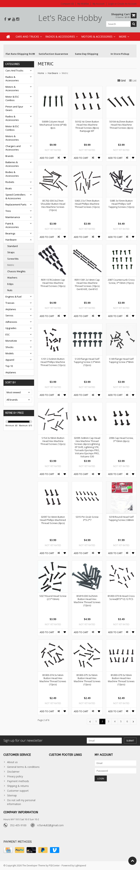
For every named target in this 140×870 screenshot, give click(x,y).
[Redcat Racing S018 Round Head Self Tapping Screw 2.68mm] (121, 483)
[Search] (134, 24)
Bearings (10, 233)
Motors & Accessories (96, 36)
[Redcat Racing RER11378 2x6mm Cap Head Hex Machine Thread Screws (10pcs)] (53, 246)
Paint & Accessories (12, 225)
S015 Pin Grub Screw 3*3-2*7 (87, 518)
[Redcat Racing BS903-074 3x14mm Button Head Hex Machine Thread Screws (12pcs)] (53, 641)
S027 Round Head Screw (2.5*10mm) (52, 597)
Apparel (9, 359)
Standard (12, 246)
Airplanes (10, 309)
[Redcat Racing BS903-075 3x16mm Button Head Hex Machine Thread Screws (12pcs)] (87, 641)
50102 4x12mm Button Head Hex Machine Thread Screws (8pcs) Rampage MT (87, 126)
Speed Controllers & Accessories (15, 196)
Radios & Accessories (60, 36)
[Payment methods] (8, 850)
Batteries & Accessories (12, 164)
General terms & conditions (23, 767)
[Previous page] (90, 721)
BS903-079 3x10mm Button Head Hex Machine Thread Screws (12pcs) (121, 680)
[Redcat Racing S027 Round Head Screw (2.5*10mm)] (53, 562)
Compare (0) (67, 3)
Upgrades (10, 328)
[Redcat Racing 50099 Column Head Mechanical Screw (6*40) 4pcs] (53, 88)
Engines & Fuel (13, 296)
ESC (7, 334)
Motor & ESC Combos (12, 98)
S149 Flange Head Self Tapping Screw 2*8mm (121, 360)
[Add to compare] (59, 157)
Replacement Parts (15, 204)
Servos (9, 315)
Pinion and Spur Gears (14, 108)
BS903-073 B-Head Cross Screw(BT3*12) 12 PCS (121, 597)
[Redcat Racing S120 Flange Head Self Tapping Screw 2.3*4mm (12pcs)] (87, 325)
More (122, 36)
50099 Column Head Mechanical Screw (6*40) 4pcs (53, 124)
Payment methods (18, 781)
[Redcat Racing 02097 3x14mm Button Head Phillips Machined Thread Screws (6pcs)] (53, 483)
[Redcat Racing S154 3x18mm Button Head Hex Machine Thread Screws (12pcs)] (53, 404)
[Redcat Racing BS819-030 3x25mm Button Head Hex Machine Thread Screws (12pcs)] (87, 562)
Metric (10, 265)
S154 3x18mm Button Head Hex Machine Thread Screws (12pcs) (52, 441)
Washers (12, 277)
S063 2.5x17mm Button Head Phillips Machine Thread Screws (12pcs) (87, 204)
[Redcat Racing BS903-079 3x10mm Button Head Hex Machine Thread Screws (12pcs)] (121, 641)
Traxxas (9, 302)
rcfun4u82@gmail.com (50, 825)
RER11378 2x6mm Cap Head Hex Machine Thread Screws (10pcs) (52, 283)
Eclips (10, 284)
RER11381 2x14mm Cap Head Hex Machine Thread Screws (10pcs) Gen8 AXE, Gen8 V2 (87, 284)
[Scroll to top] (132, 861)
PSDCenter (54, 865)
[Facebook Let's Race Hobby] (5, 19)
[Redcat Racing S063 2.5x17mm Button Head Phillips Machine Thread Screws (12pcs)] (87, 167)
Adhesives (11, 322)
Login (111, 3)
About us (12, 762)
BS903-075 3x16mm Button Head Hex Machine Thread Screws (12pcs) (87, 680)
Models (9, 353)
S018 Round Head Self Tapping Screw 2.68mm (121, 518)
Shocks (9, 347)
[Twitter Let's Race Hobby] (9, 19)
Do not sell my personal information (21, 802)
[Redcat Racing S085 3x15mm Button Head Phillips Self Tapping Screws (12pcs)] (121, 167)
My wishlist (83, 3)
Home (41, 73)
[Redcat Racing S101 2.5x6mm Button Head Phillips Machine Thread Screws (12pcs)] (53, 325)
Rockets (9, 182)
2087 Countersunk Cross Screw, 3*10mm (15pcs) (121, 281)
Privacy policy (15, 776)
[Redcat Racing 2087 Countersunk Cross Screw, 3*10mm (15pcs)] (121, 246)
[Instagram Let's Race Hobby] (17, 19)
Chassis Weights (16, 271)
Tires (8, 211)
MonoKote (11, 340)
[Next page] (133, 721)
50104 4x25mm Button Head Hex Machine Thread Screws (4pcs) (121, 124)
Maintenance (12, 217)
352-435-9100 (18, 825)
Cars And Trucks (27, 36)
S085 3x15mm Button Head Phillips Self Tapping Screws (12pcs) (121, 204)
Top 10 (9, 366)
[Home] (8, 37)
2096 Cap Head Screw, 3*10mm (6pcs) (121, 439)
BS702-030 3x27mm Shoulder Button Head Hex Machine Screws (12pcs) (53, 205)
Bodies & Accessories (12, 173)
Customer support (18, 790)
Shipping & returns (18, 786)
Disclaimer (13, 771)
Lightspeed (80, 865)
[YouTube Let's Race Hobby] (13, 19)
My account (98, 3)
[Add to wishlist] (65, 157)
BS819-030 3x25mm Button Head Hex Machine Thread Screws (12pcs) (87, 600)
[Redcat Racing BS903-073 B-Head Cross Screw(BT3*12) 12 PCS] (121, 562)
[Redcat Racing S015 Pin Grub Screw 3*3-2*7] (87, 483)
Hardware (11, 239)
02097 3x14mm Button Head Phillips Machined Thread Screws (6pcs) (53, 520)
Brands (9, 156)
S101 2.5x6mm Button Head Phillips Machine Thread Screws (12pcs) (52, 362)
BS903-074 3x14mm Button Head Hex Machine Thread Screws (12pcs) (53, 680)
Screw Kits (13, 258)
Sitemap (12, 795)
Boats (8, 188)
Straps (11, 252)
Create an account (127, 3)
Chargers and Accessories (13, 147)
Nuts (9, 290)
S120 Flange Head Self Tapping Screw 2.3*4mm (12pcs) (87, 362)
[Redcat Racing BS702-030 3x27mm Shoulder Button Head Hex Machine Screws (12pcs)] (53, 167)
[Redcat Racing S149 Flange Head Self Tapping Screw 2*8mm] (121, 325)
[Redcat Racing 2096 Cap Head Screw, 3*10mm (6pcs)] (121, 404)
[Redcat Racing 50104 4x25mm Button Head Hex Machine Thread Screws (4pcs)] (121, 88)
